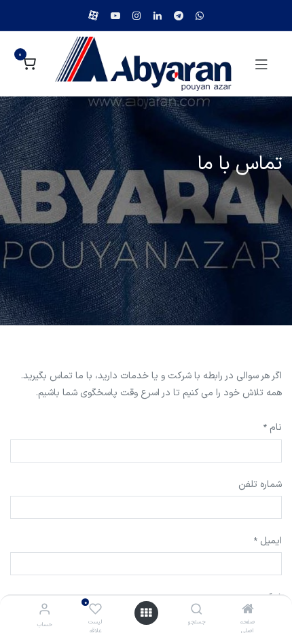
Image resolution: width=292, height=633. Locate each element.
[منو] (146, 612)
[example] (199, 15)
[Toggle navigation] (261, 64)
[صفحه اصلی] (248, 611)
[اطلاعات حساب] (44, 610)
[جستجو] (196, 611)
